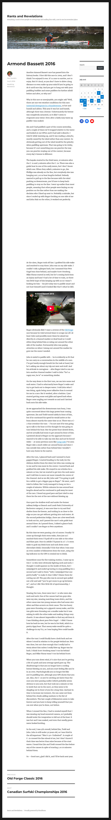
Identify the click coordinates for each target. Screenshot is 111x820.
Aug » (99, 108)
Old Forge (69, 330)
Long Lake (61, 442)
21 (92, 101)
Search (82, 65)
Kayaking (10, 84)
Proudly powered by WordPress (35, 810)
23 (99, 101)
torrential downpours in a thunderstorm (43, 106)
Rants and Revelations (24, 16)
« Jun (84, 108)
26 (85, 105)
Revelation (11, 86)
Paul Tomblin (12, 78)
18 (81, 101)
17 (102, 97)
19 (85, 101)
